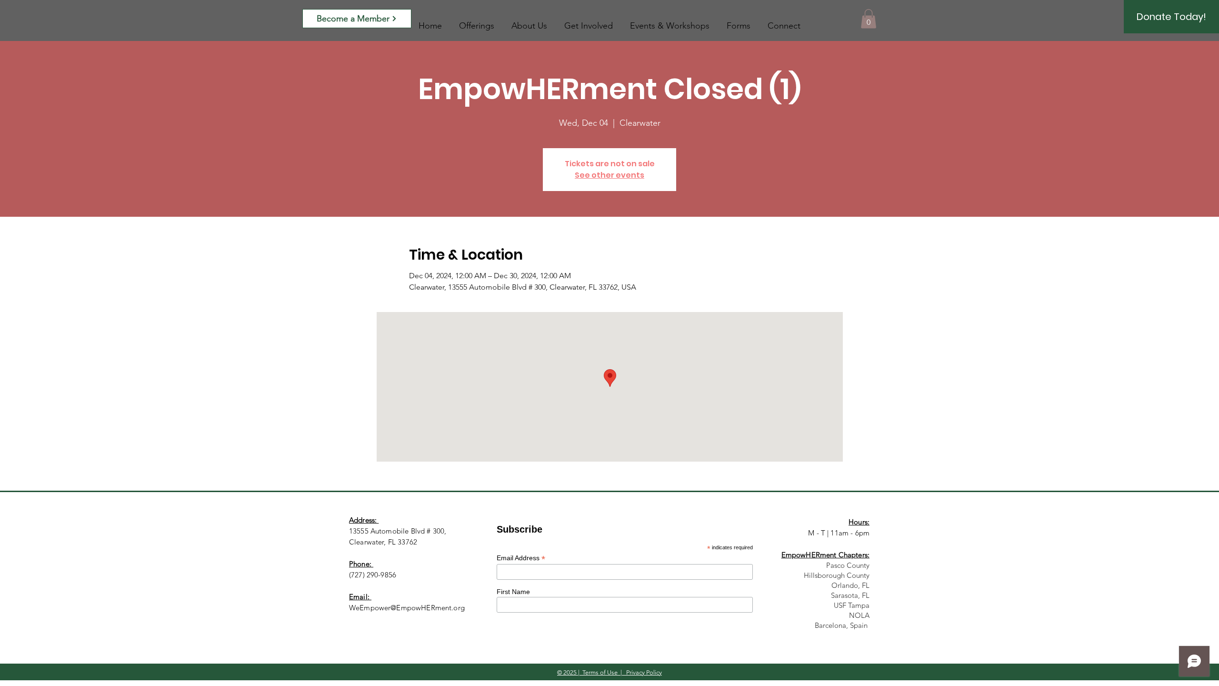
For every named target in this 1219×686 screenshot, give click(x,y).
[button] (868, 19)
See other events (609, 175)
